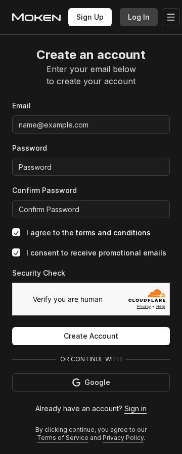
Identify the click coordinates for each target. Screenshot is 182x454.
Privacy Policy (123, 437)
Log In (139, 17)
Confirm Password (44, 190)
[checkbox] (16, 232)
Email (21, 105)
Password (29, 148)
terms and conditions (113, 232)
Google (97, 382)
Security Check (38, 273)
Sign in (135, 408)
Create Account (91, 336)
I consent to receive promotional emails (96, 252)
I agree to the (88, 232)
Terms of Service (62, 437)
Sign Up (90, 17)
